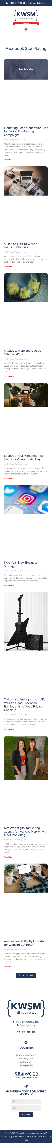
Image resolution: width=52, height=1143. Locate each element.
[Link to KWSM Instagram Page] (23, 1032)
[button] (26, 29)
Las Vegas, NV (26, 1065)
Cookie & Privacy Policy (33, 1136)
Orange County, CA (26, 1055)
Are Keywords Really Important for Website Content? (25, 942)
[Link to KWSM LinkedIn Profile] (33, 1032)
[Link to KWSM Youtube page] (28, 1032)
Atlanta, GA (26, 1062)
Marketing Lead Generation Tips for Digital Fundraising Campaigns (26, 131)
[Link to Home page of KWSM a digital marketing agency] (26, 17)
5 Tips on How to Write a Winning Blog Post (20, 245)
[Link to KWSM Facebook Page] (18, 1032)
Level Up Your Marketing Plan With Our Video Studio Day (24, 457)
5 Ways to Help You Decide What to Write (22, 352)
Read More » (9, 160)
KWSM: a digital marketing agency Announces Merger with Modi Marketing (25, 831)
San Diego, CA (26, 1058)
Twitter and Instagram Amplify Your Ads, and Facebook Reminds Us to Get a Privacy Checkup (24, 705)
